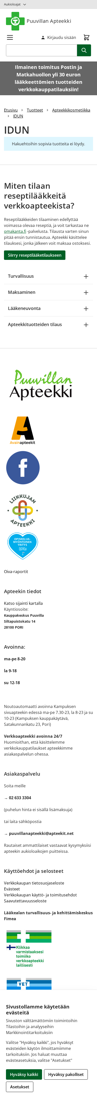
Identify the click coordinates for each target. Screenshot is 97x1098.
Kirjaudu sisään (61, 37)
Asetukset (19, 1087)
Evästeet (12, 889)
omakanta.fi (15, 231)
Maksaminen (21, 292)
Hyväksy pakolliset (66, 1074)
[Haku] (84, 50)
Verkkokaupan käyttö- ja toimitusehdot (40, 895)
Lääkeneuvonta (24, 308)
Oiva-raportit (16, 571)
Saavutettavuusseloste (25, 901)
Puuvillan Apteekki (49, 21)
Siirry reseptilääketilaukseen (34, 255)
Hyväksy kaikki (24, 1074)
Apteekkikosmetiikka (71, 110)
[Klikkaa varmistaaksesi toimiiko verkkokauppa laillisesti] (48, 948)
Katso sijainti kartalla (23, 603)
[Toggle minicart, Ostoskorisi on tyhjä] (86, 37)
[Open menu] (10, 37)
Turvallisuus (21, 276)
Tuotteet (35, 110)
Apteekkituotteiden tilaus (35, 324)
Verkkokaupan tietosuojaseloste (34, 883)
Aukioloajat (12, 4)
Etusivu (11, 110)
